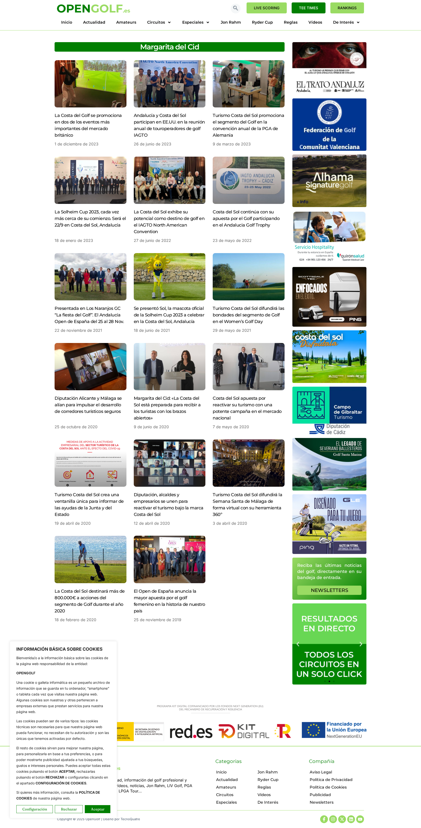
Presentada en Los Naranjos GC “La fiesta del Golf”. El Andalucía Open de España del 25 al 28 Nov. (89, 315)
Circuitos (156, 22)
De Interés (343, 22)
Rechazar (69, 809)
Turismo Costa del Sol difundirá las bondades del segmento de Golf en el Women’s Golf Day (248, 315)
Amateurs (126, 22)
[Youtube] (360, 819)
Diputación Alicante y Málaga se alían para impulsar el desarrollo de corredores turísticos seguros (88, 405)
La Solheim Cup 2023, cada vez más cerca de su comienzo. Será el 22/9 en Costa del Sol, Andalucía (90, 218)
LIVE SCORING (266, 8)
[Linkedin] (351, 819)
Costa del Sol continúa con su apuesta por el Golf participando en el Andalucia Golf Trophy (246, 218)
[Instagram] (333, 819)
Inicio (66, 22)
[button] (235, 8)
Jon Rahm (231, 22)
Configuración (34, 809)
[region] (63, 729)
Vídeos (315, 22)
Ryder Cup (262, 22)
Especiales (192, 22)
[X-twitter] (342, 819)
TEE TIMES (308, 8)
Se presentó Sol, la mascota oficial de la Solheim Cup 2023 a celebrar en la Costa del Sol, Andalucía (169, 315)
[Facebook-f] (324, 819)
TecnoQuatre (130, 819)
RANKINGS (347, 8)
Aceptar (98, 809)
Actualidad (94, 22)
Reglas (290, 22)
